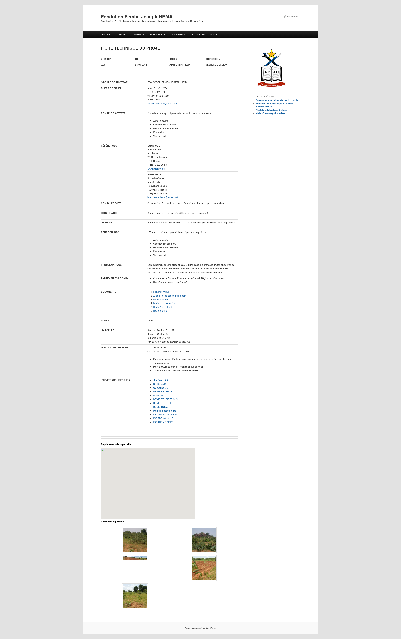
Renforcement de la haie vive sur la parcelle (277, 100)
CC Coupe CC (160, 387)
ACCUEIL (106, 34)
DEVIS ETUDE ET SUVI (166, 399)
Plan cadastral (160, 299)
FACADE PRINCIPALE (165, 414)
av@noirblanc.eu (156, 168)
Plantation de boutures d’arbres (271, 109)
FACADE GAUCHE (163, 418)
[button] (135, 540)
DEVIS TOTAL (160, 406)
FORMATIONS (138, 34)
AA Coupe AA (161, 380)
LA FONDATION (197, 34)
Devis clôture (160, 310)
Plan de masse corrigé (164, 410)
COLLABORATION (158, 34)
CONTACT (215, 34)
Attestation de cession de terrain (169, 295)
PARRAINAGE (178, 34)
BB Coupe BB (160, 384)
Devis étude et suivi (163, 307)
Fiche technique (161, 291)
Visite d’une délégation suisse (270, 113)
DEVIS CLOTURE (162, 402)
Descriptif (158, 395)
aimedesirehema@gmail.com (162, 103)
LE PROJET (121, 34)
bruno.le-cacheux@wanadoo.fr (163, 197)
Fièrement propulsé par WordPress (200, 628)
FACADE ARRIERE (163, 422)
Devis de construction (164, 303)
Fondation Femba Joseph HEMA (137, 16)
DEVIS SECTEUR (162, 391)
